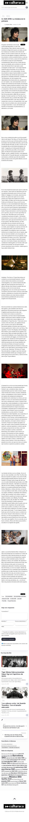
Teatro (6, 784)
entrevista (21, 767)
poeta (13, 781)
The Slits (4, 600)
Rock (23, 781)
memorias (6, 777)
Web (2, 626)
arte (21, 753)
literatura (16, 773)
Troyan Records (12, 600)
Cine (3, 15)
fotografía (8, 771)
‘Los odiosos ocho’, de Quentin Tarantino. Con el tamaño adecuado (13, 705)
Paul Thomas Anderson (17, 779)
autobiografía (6, 756)
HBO (14, 771)
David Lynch (19, 763)
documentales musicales (20, 596)
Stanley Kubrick (12, 783)
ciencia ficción (11, 758)
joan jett (19, 598)
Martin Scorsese (17, 775)
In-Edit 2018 (13, 598)
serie (4, 783)
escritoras (8, 769)
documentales (9, 596)
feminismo (18, 769)
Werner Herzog (13, 784)
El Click (19, 765)
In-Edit (20, 771)
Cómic (5, 763)
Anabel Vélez (9, 24)
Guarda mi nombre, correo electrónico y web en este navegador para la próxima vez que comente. (13, 633)
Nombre (4, 621)
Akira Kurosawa (5, 753)
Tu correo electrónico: (6, 744)
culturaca (20, 761)
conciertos (10, 761)
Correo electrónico (21, 621)
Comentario (5, 611)
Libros (8, 773)
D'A (12, 763)
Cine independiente (13, 759)
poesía (5, 781)
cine (21, 758)
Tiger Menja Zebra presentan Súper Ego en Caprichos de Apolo (12, 674)
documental (8, 765)
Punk (17, 781)
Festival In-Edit (5, 598)
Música (8, 15)
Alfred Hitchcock (14, 753)
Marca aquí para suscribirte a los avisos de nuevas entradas (14, 644)
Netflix (6, 779)
